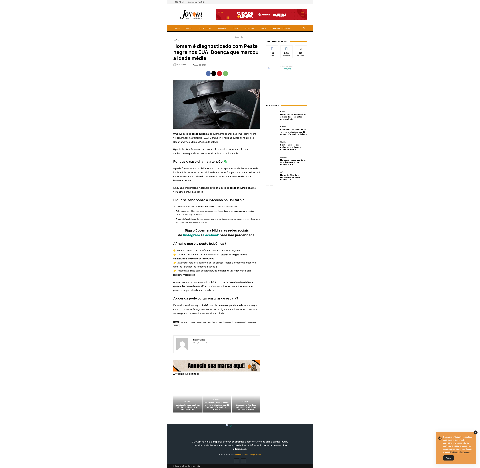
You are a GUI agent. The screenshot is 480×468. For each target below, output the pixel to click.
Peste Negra (251, 322)
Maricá (187, 402)
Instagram (192, 235)
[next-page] (178, 416)
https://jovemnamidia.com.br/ (203, 343)
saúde (176, 325)
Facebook (211, 235)
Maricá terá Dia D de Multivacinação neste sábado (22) (290, 177)
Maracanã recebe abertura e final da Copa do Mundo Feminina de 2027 (293, 162)
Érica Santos (186, 65)
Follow (287, 47)
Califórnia (183, 322)
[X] (305, 2)
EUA (209, 322)
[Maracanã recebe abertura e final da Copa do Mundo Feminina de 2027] (272, 161)
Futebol (216, 399)
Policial (245, 402)
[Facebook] (299, 2)
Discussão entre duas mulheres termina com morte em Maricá (246, 407)
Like (272, 47)
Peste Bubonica (239, 322)
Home (237, 37)
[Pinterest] (219, 73)
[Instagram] (302, 2)
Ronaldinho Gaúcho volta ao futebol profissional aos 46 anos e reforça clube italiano (217, 406)
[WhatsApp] (225, 73)
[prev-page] (174, 416)
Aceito (448, 458)
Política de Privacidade (460, 452)
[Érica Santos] (175, 64)
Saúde (243, 37)
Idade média (217, 322)
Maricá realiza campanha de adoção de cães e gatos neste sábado (187, 407)
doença (192, 322)
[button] (304, 28)
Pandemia (228, 322)
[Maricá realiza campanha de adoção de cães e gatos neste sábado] (187, 395)
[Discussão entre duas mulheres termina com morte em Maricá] (246, 395)
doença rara (201, 322)
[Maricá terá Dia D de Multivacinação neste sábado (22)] (272, 176)
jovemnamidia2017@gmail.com (248, 454)
